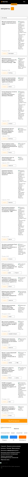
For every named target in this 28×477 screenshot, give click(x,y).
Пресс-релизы (16, 448)
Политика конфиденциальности (9, 450)
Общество (19, 433)
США (10, 401)
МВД (17, 362)
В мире (10, 415)
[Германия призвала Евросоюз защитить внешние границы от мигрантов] (22, 184)
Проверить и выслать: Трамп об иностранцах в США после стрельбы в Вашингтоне (8, 408)
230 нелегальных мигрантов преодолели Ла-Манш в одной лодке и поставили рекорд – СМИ (9, 60)
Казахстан (11, 165)
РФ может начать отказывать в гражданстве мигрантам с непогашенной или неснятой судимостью (9, 279)
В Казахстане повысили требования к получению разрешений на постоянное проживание (9, 340)
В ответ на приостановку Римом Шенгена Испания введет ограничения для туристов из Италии (9, 79)
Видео (13, 433)
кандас (10, 316)
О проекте (3, 446)
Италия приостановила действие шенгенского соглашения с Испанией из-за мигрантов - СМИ (9, 209)
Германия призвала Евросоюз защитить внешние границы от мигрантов (7, 172)
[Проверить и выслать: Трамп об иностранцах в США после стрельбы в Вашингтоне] (22, 408)
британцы (11, 138)
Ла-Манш (11, 72)
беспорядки (11, 53)
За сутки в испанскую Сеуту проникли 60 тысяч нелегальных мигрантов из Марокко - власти (9, 246)
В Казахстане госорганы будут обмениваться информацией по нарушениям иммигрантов (9, 293)
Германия (11, 202)
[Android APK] (4, 463)
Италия (10, 86)
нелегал (10, 362)
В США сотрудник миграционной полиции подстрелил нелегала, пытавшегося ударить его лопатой (9, 385)
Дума (10, 272)
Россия (10, 152)
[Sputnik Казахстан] (5, 2)
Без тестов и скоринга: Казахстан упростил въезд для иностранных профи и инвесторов (9, 323)
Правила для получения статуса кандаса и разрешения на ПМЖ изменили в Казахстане (8, 307)
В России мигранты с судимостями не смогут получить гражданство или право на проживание (9, 266)
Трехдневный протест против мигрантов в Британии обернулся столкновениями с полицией (8, 131)
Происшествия (5, 433)
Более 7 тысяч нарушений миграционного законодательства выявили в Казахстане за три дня (9, 355)
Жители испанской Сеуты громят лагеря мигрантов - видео (9, 23)
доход (17, 377)
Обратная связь (5, 459)
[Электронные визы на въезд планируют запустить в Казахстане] (22, 158)
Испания (10, 123)
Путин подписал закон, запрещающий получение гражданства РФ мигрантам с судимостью (9, 145)
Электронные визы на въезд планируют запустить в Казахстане (8, 159)
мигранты (5, 9)
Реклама (9, 448)
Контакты (3, 448)
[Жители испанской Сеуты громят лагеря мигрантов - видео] (22, 35)
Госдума (17, 272)
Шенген (10, 239)
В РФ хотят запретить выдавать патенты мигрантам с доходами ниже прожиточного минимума (8, 370)
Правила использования (14, 446)
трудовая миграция (13, 333)
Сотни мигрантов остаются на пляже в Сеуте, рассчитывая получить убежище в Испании (9, 93)
